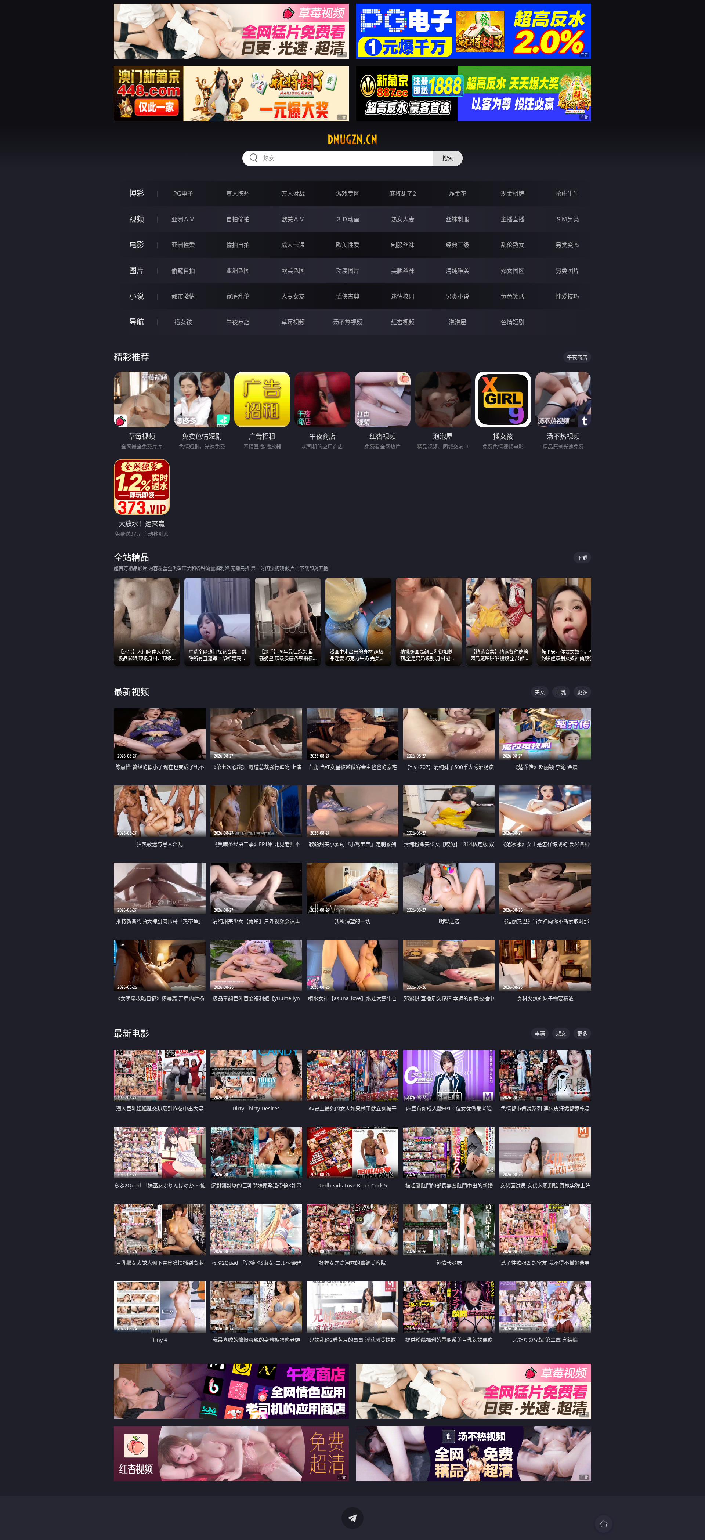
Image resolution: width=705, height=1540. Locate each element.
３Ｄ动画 (347, 219)
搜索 (448, 158)
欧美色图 (293, 271)
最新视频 (131, 692)
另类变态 (567, 245)
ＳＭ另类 (567, 219)
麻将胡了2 (402, 193)
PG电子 (183, 193)
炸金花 (457, 193)
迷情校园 (403, 296)
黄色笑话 (512, 296)
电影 (136, 245)
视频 (136, 219)
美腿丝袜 (403, 271)
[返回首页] (603, 1524)
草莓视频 (293, 322)
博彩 (136, 193)
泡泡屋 (457, 322)
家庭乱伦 (238, 296)
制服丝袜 (403, 245)
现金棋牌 (512, 193)
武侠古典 (347, 296)
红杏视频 (403, 322)
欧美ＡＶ (293, 219)
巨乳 (561, 691)
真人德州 (238, 193)
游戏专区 (347, 193)
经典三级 (457, 245)
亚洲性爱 (183, 245)
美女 (540, 691)
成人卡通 (293, 245)
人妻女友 (293, 296)
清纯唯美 (457, 271)
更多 (582, 691)
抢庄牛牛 (567, 193)
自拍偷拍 (238, 219)
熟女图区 (512, 271)
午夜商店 (238, 322)
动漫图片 (347, 271)
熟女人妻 (403, 219)
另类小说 (457, 296)
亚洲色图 (238, 271)
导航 (136, 322)
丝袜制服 (457, 219)
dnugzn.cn (352, 139)
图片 (136, 270)
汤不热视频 (347, 322)
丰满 (540, 1033)
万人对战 (293, 193)
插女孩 (183, 322)
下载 (582, 557)
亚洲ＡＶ (183, 219)
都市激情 (183, 296)
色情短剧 (512, 322)
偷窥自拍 (183, 271)
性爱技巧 (567, 296)
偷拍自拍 (238, 245)
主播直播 (512, 219)
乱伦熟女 (512, 245)
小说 (136, 296)
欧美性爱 (347, 245)
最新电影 (131, 1033)
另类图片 (567, 271)
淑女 (561, 1033)
